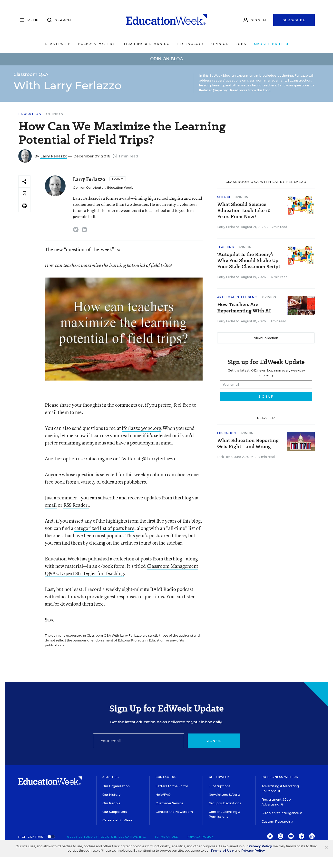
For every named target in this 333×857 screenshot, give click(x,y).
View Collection (266, 338)
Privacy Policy (200, 836)
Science (224, 197)
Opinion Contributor (89, 187)
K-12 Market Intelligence (281, 813)
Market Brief (269, 44)
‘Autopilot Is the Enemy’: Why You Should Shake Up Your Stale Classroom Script (248, 260)
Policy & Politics (97, 44)
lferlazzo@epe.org (141, 428)
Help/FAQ (163, 794)
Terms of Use (166, 836)
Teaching (225, 247)
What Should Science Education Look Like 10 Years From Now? (244, 210)
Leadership (57, 44)
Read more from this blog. (250, 90)
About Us (110, 777)
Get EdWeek (219, 777)
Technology (190, 44)
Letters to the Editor (172, 786)
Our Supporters (114, 812)
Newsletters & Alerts (225, 794)
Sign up (214, 741)
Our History (111, 794)
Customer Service (169, 803)
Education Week (120, 187)
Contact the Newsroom (174, 812)
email (51, 505)
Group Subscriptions (225, 803)
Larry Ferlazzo (53, 156)
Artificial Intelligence (238, 297)
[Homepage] (166, 20)
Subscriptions (219, 786)
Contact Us (166, 777)
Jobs (241, 44)
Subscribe (294, 20)
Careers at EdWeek (117, 820)
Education (30, 114)
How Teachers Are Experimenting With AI (244, 307)
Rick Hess (224, 457)
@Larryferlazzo (158, 458)
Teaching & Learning (146, 44)
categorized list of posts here (104, 528)
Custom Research (276, 821)
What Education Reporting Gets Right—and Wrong (248, 443)
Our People (111, 803)
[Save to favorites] (24, 194)
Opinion (220, 44)
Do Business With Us (280, 777)
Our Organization (116, 786)
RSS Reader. (76, 505)
